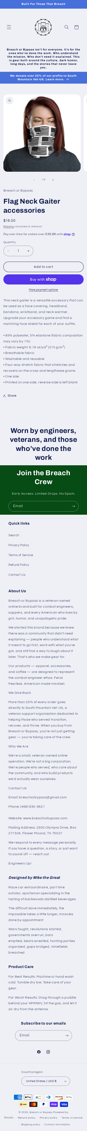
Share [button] (12, 395)
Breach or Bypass (41, 1112)
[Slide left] (34, 179)
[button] (9, 27)
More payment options (43, 290)
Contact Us (16, 574)
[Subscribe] (73, 506)
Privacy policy (48, 1118)
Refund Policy (18, 564)
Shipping (8, 226)
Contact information (57, 1124)
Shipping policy (30, 1124)
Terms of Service (20, 555)
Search (13, 535)
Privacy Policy (18, 545)
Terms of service (72, 1118)
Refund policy (27, 1118)
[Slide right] (53, 179)
